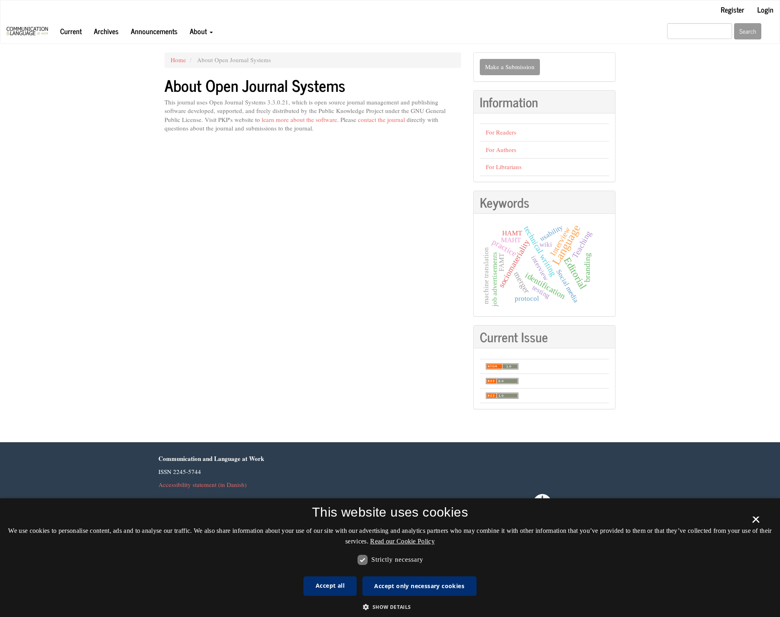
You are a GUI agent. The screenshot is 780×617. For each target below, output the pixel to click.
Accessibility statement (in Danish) (202, 484)
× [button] (755, 522)
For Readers (501, 132)
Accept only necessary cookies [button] (419, 586)
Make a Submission (510, 67)
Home (178, 60)
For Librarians (504, 167)
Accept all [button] (330, 585)
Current (71, 31)
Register (732, 9)
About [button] (199, 31)
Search (747, 31)
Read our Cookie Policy (402, 541)
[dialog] (390, 557)
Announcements (154, 31)
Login (765, 9)
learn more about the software (299, 119)
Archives (106, 31)
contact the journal (381, 119)
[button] (390, 606)
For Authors (501, 150)
